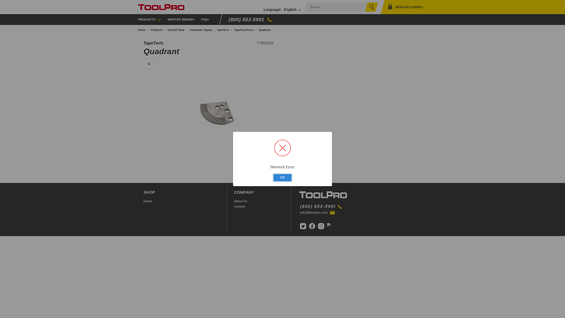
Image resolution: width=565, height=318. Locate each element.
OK (282, 177)
